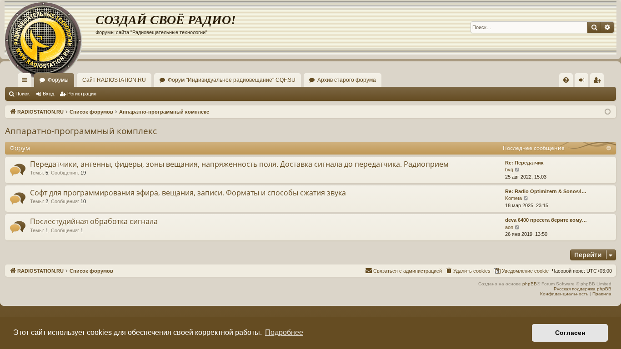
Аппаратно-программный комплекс (81, 131)
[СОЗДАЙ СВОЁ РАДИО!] (50, 27)
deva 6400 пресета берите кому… (546, 220)
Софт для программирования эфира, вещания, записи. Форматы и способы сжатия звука (188, 193)
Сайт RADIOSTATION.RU (114, 80)
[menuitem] (566, 80)
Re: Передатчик (524, 162)
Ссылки (26, 82)
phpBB (529, 283)
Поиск (22, 93)
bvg (509, 169)
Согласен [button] (570, 332)
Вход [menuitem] (583, 82)
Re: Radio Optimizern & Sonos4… (545, 191)
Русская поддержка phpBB (582, 288)
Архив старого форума (346, 80)
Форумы (58, 80)
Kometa (513, 198)
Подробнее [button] (284, 332)
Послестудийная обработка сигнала (94, 221)
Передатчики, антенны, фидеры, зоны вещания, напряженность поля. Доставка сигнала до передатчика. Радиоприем (239, 164)
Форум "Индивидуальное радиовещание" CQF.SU (231, 80)
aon (509, 227)
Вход (48, 93)
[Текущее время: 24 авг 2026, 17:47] (608, 112)
